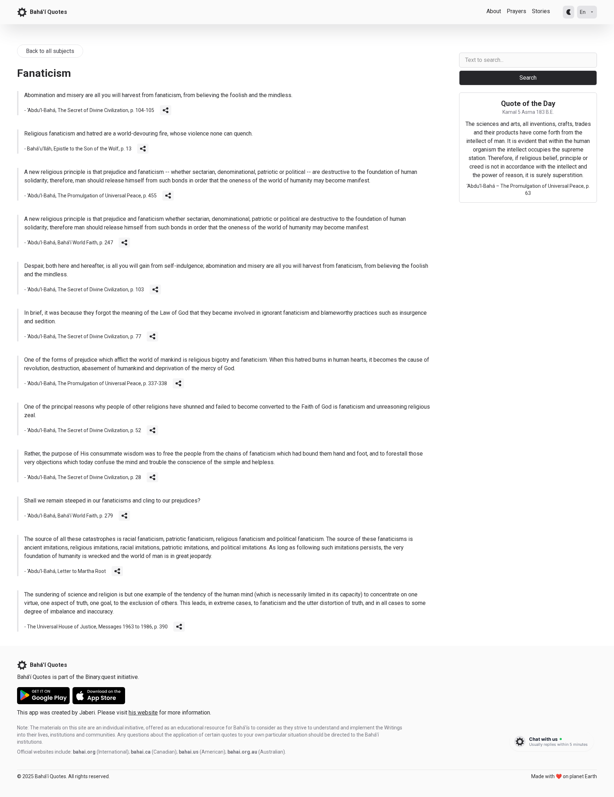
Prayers (516, 11)
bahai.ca (141, 752)
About (493, 11)
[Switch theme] (568, 12)
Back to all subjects (50, 51)
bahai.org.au (242, 752)
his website (143, 712)
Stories (541, 11)
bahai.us (189, 752)
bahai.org (84, 752)
